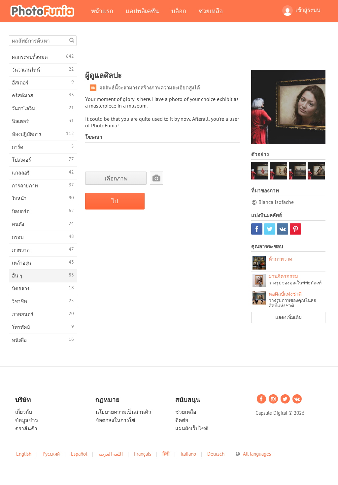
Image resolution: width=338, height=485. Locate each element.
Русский (51, 454)
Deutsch (215, 454)
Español (79, 454)
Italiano (188, 454)
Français (142, 454)
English (23, 454)
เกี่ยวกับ (23, 411)
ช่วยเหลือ (211, 11)
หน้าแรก (102, 11)
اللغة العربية (110, 454)
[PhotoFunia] (43, 10)
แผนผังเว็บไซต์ (191, 428)
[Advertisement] (205, 50)
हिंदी (165, 454)
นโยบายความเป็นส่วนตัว (123, 411)
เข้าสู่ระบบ (308, 10)
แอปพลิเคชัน (142, 11)
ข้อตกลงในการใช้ (115, 420)
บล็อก (178, 11)
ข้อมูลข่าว (26, 420)
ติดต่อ (181, 420)
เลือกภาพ (116, 178)
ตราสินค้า (26, 428)
